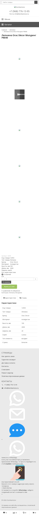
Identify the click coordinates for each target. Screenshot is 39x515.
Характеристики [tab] (10, 298)
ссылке (8, 464)
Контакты (5, 366)
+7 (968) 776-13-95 (19, 11)
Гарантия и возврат (9, 360)
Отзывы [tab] (24, 298)
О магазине (6, 370)
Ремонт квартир (7, 373)
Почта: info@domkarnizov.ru (19, 14)
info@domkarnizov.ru (11, 388)
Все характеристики (9, 272)
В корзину (6, 282)
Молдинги (18, 293)
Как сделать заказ (8, 356)
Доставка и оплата (8, 363)
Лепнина (12, 293)
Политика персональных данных (13, 376)
